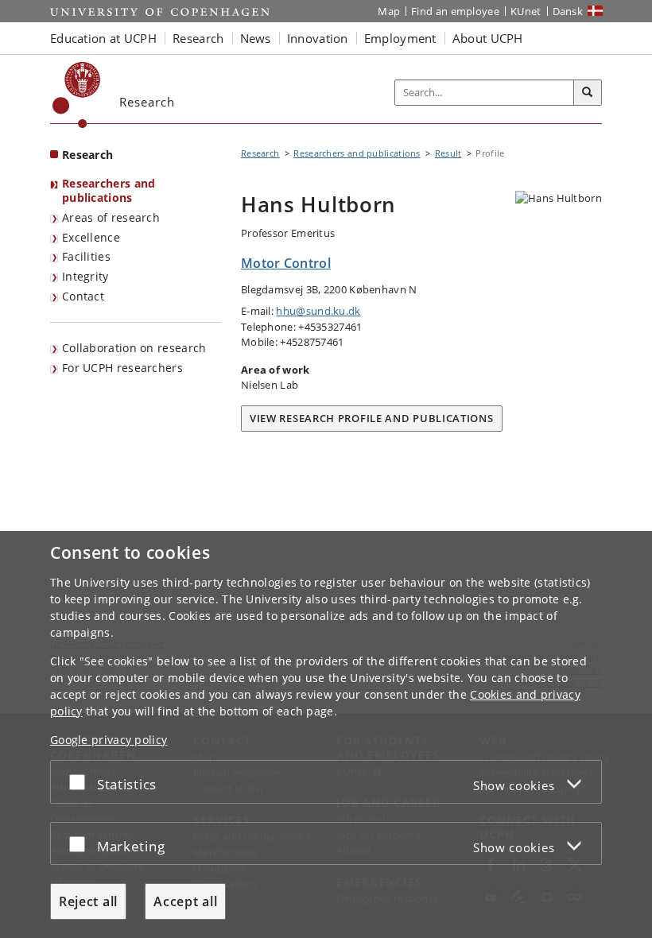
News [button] (255, 38)
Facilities (86, 256)
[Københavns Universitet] (76, 95)
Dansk (568, 11)
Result (448, 153)
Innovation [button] (317, 38)
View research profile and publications (372, 418)
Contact (83, 296)
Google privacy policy (108, 739)
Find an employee (455, 11)
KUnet (525, 11)
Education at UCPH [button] (103, 38)
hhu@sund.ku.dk (318, 311)
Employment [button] (400, 38)
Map (389, 11)
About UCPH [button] (487, 38)
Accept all (185, 901)
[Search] (587, 93)
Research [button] (198, 38)
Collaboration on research (134, 347)
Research (87, 154)
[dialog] (326, 734)
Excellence (91, 237)
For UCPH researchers (122, 367)
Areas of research (111, 217)
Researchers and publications (109, 191)
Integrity (85, 276)
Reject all (88, 901)
